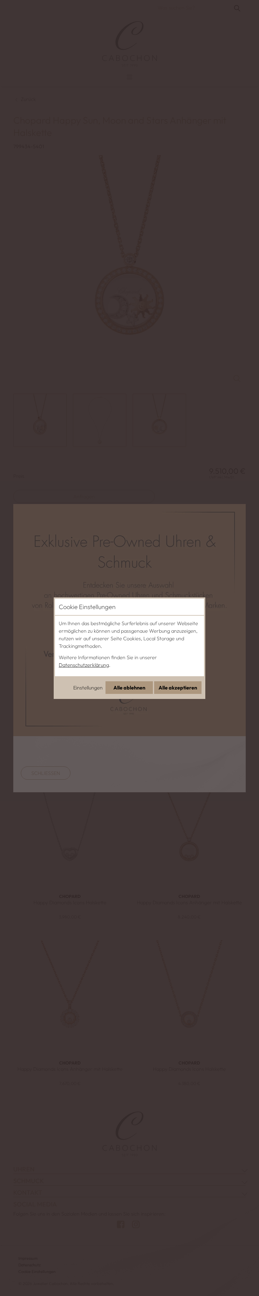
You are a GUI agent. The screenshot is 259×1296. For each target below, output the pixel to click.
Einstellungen (88, 687)
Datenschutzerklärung (84, 665)
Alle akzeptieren (178, 687)
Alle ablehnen (129, 687)
